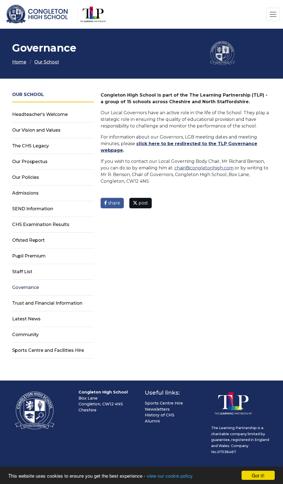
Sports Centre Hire (164, 403)
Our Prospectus (30, 161)
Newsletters (157, 409)
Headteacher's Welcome (40, 114)
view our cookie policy (170, 475)
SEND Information (32, 208)
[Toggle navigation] (273, 14)
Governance (25, 287)
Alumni (152, 421)
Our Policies (25, 177)
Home (19, 62)
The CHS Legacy (30, 145)
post (142, 203)
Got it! (258, 475)
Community (25, 334)
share (113, 203)
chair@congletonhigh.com (204, 168)
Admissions (25, 193)
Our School (46, 62)
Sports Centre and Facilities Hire (48, 350)
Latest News (26, 318)
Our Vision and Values (36, 130)
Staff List (22, 271)
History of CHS (159, 415)
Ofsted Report (28, 240)
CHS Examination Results (40, 224)
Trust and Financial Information (47, 303)
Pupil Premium (29, 256)
